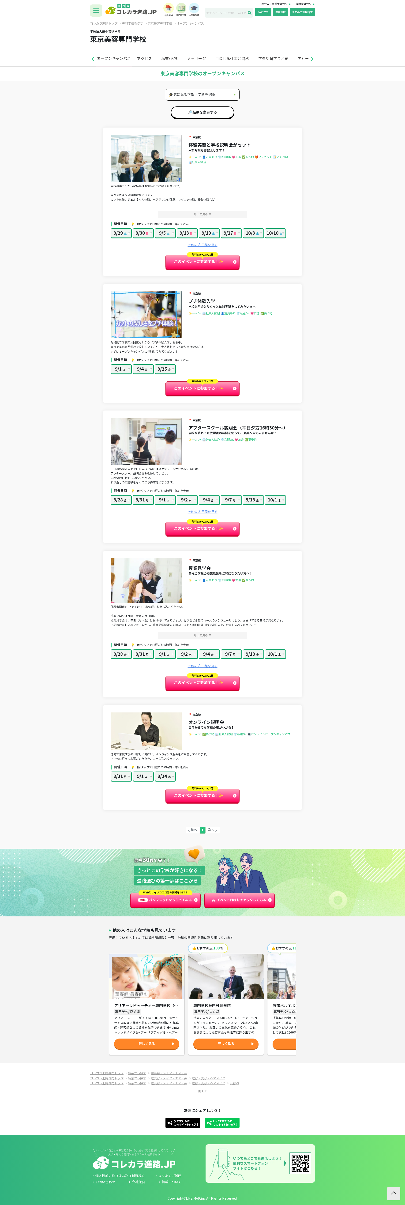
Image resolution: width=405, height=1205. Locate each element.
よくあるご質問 (169, 1176)
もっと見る (201, 214)
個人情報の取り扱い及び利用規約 (120, 1176)
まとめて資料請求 (302, 12)
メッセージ (196, 58)
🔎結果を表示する (202, 112)
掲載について (171, 1182)
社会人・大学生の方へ (274, 4)
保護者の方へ (303, 4)
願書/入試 (169, 58)
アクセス (144, 58)
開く (201, 1091)
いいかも (263, 12)
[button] (93, 58)
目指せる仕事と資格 (232, 58)
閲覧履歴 (280, 12)
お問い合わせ (105, 1182)
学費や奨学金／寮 (273, 58)
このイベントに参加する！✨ (199, 261)
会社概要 (138, 1182)
